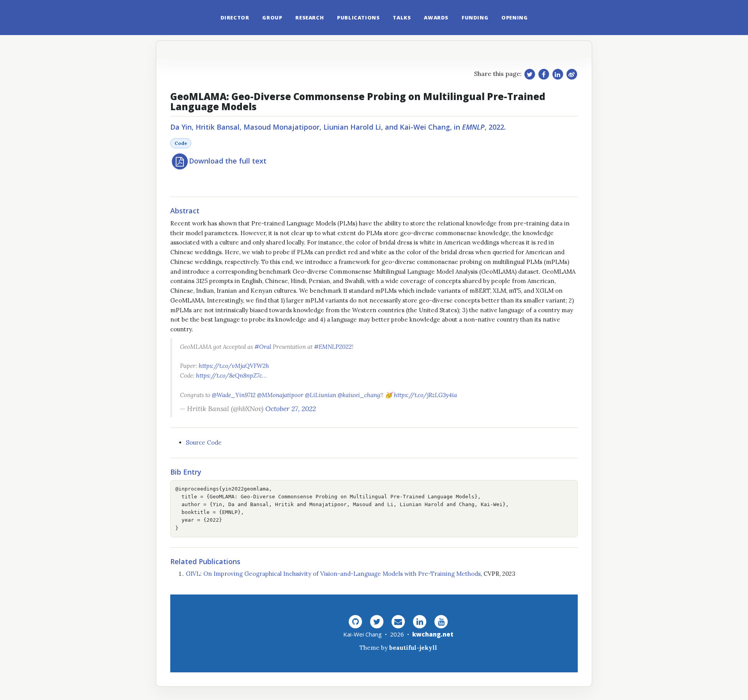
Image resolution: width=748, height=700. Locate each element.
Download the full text (227, 160)
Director (235, 17)
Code (181, 143)
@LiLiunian (320, 395)
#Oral (262, 346)
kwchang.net (432, 634)
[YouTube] (441, 621)
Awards (436, 17)
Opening (514, 17)
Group (272, 17)
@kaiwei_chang (359, 395)
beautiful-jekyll (413, 647)
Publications (358, 17)
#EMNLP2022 (333, 346)
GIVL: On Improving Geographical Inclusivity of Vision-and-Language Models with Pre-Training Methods (333, 573)
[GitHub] (355, 621)
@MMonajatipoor (280, 395)
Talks (402, 17)
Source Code (204, 442)
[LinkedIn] (419, 621)
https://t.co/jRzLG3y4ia (425, 395)
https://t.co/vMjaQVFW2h (234, 365)
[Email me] (398, 621)
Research (309, 17)
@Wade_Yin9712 (234, 395)
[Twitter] (377, 621)
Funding (475, 17)
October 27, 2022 (290, 408)
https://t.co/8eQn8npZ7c (229, 375)
